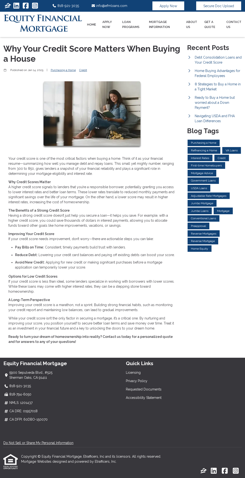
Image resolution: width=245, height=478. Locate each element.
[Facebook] (26, 6)
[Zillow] (8, 6)
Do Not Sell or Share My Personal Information (38, 443)
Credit (83, 70)
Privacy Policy (136, 381)
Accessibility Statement (143, 398)
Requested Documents (143, 389)
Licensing (133, 372)
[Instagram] (35, 6)
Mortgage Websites (36, 461)
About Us (191, 24)
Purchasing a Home (63, 70)
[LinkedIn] (16, 6)
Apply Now (168, 6)
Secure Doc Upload (218, 6)
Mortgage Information (159, 24)
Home (91, 24)
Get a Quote (209, 24)
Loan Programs (130, 24)
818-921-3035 (67, 6)
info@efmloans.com (111, 6)
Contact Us (233, 24)
